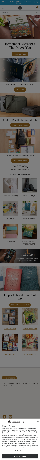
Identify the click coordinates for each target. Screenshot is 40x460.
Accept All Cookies (20, 456)
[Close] (38, 421)
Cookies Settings (20, 451)
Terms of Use (30, 441)
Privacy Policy (6, 443)
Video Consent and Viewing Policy (24, 443)
